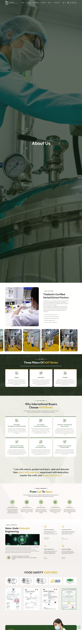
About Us (28, 2)
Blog (49, 2)
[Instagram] (73, 3)
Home (23, 2)
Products (43, 2)
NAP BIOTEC (11, 2)
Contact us (57, 2)
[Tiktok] (75, 3)
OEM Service (36, 2)
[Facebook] (68, 3)
